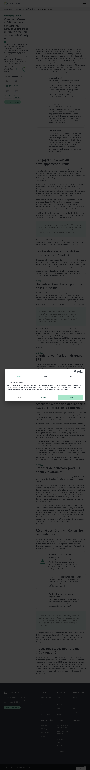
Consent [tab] (18, 376)
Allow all (70, 397)
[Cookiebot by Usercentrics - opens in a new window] (75, 371)
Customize (44, 397)
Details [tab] (45, 376)
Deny (19, 397)
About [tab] (71, 376)
